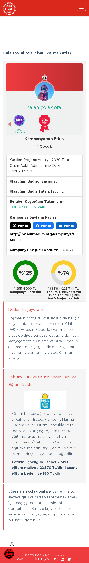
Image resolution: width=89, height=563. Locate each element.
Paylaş (23, 226)
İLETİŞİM (42, 559)
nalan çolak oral (44, 107)
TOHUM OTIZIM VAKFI (28, 207)
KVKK (18, 559)
